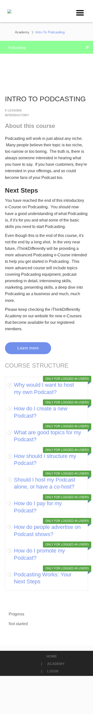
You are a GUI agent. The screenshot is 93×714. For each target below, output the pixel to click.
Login (52, 671)
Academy (22, 32)
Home (51, 656)
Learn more (28, 348)
